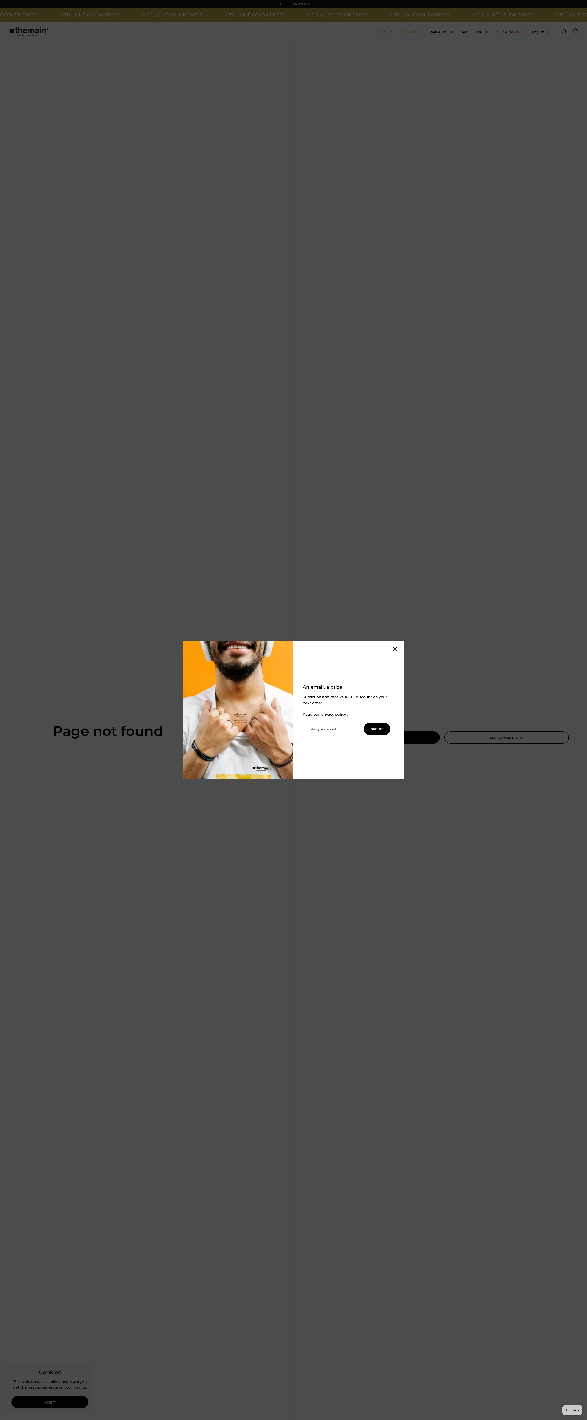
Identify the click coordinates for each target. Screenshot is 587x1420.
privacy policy (333, 714)
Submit (377, 729)
